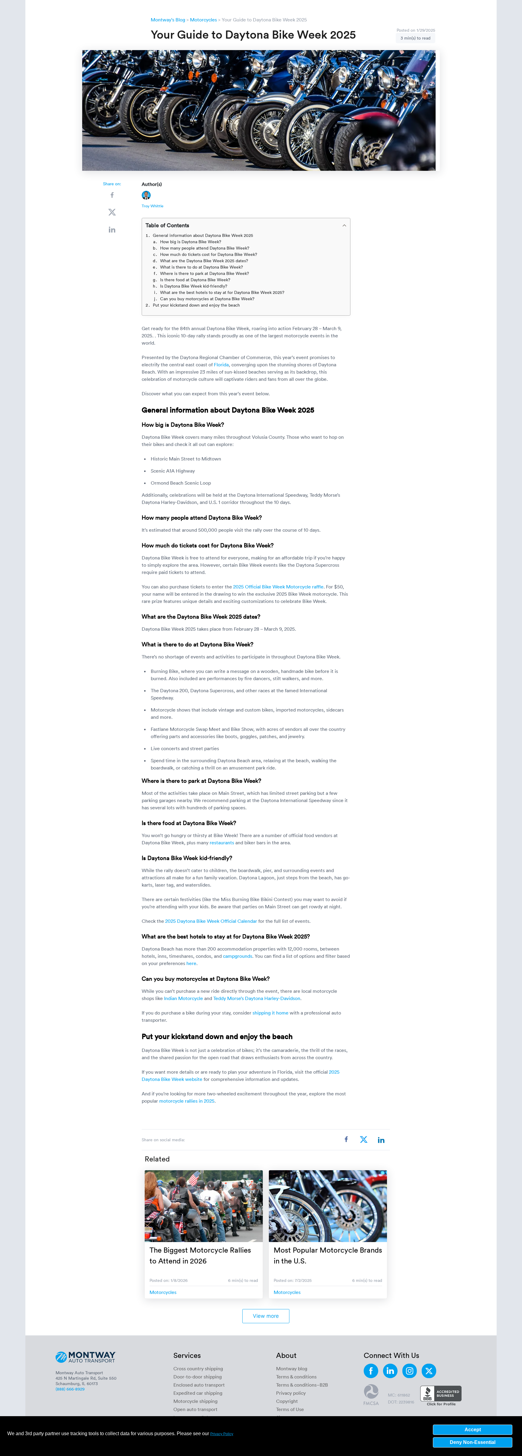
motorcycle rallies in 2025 (186, 1101)
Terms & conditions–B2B (302, 1385)
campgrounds (237, 956)
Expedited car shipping (197, 1393)
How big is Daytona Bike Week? (190, 241)
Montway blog (291, 1368)
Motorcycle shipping (195, 1401)
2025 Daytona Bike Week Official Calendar (211, 921)
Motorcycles (203, 20)
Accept (473, 1429)
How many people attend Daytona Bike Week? (204, 248)
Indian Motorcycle (183, 998)
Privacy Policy (221, 1434)
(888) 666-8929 (70, 1389)
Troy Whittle (152, 206)
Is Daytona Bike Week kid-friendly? (193, 286)
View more (266, 1316)
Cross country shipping (198, 1368)
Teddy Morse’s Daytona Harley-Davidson (256, 998)
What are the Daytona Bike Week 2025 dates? (204, 260)
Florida (221, 365)
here (191, 963)
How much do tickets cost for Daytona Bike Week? (208, 254)
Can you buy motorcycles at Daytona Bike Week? (207, 298)
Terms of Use (290, 1409)
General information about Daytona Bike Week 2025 (203, 235)
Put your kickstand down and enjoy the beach (197, 305)
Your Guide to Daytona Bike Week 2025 (264, 20)
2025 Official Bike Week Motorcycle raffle (278, 587)
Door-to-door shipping (197, 1377)
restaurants (222, 843)
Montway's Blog (168, 20)
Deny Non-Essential (472, 1442)
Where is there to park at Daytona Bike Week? (204, 273)
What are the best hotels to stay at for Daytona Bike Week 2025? (222, 292)
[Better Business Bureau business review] (441, 1396)
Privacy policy (291, 1393)
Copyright (287, 1401)
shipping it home (270, 1013)
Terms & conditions (296, 1377)
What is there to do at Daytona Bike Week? (201, 267)
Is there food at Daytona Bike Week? (195, 279)
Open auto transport (195, 1409)
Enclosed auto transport (199, 1385)
